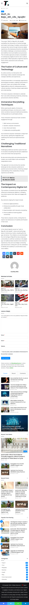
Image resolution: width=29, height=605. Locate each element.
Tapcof (3, 562)
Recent (14, 373)
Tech (7, 8)
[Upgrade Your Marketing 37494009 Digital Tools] (5, 553)
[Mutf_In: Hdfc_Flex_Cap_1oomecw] (21, 297)
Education (4, 579)
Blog (3, 574)
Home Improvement (7, 577)
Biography (4, 567)
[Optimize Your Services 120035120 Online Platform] (5, 472)
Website (3, 346)
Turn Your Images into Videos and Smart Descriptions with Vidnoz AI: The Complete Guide (18, 386)
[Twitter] (7, 253)
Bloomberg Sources (16, 363)
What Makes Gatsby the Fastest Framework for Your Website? (18, 402)
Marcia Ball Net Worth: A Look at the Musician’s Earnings (19, 378)
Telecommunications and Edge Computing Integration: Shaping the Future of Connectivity (18, 394)
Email (3, 340)
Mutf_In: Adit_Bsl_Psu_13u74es (21, 289)
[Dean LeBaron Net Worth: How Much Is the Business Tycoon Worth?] (5, 409)
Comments (23, 373)
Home (3, 8)
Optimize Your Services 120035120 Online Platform (17, 471)
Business (4, 570)
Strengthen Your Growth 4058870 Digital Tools (17, 464)
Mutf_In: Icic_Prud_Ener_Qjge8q (7, 304)
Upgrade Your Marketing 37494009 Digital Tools (17, 551)
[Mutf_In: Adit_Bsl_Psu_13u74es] (21, 283)
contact (11, 367)
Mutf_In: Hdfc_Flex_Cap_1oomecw (21, 304)
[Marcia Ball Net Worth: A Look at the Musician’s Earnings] (5, 380)
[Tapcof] (6, 3)
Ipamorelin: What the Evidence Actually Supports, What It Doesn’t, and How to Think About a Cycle (13, 456)
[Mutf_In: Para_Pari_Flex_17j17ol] (7, 283)
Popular (5, 373)
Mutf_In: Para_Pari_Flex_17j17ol (7, 289)
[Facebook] (3, 253)
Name (3, 335)
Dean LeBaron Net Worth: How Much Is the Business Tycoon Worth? (18, 409)
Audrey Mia (5, 20)
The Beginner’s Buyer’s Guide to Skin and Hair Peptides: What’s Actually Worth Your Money (7, 493)
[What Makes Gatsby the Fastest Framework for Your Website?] (5, 402)
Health (3, 572)
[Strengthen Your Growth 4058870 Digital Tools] (5, 466)
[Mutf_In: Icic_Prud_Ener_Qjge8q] (7, 297)
